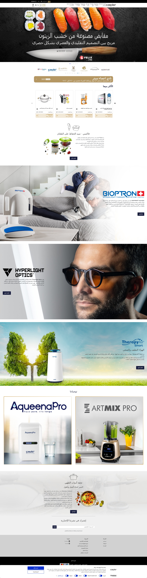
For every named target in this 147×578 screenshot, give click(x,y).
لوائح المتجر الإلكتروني (84, 541)
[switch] (85, 576)
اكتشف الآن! (73, 158)
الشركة (104, 538)
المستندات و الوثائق (84, 552)
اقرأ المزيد (141, 214)
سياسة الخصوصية (84, 548)
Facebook (66, 541)
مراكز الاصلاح (85, 550)
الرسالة (104, 543)
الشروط (86, 538)
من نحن (104, 541)
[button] (2, 35)
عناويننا (68, 538)
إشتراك (54, 527)
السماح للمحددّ (35, 571)
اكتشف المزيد (6, 293)
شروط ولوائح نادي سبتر (83, 543)
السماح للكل (36, 568)
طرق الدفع (73, 560)
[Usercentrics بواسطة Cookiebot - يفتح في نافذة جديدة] (113, 576)
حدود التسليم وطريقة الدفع (83, 545)
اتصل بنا (104, 545)
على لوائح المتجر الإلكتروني (69, 530)
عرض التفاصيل (60, 575)
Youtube (66, 543)
